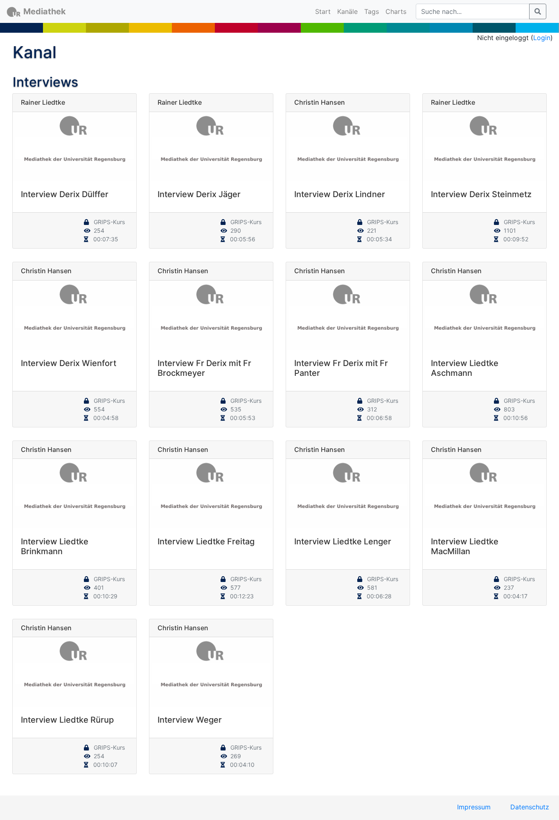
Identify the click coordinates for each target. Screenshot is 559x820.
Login (541, 38)
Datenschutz (529, 807)
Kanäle (347, 11)
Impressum (474, 807)
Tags (371, 11)
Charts (395, 11)
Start (324, 11)
